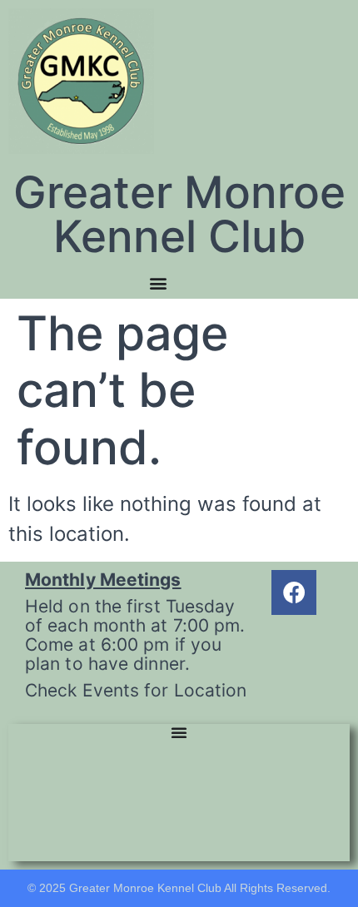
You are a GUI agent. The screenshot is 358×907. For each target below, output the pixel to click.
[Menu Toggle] (158, 283)
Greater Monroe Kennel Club (179, 214)
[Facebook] (293, 592)
